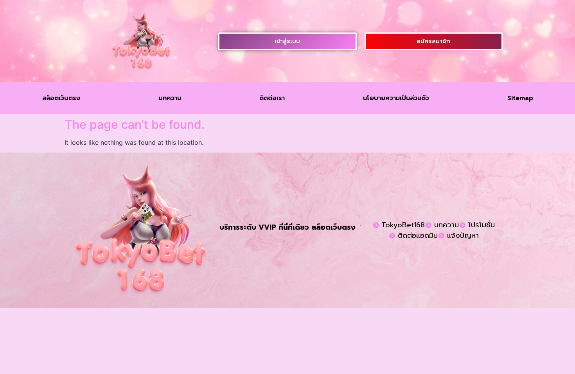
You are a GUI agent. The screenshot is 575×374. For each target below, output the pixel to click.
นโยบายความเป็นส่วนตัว (396, 98)
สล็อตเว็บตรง (61, 98)
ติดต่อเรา (272, 98)
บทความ (169, 98)
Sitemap (520, 98)
